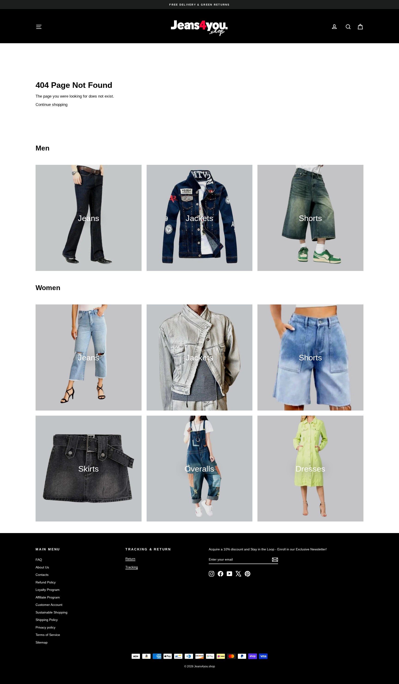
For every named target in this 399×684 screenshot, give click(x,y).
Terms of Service (48, 635)
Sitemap (42, 642)
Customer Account (49, 605)
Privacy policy (45, 627)
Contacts (42, 575)
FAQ (39, 559)
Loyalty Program (48, 590)
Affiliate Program (48, 597)
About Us (42, 567)
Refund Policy (46, 582)
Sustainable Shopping (51, 612)
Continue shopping (51, 104)
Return (130, 559)
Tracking (131, 567)
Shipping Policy (47, 620)
